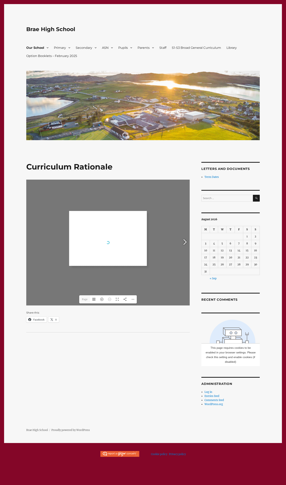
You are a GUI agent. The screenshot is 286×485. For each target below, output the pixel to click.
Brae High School (50, 29)
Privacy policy (177, 454)
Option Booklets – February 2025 (51, 56)
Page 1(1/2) (85, 300)
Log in (208, 392)
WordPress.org (213, 404)
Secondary (84, 48)
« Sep (213, 278)
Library (231, 48)
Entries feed (211, 396)
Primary (60, 48)
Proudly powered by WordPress (70, 430)
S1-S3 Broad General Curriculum (196, 48)
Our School (35, 48)
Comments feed (214, 400)
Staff (162, 48)
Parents (144, 48)
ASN (105, 48)
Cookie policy (159, 454)
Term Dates (211, 177)
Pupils (123, 48)
